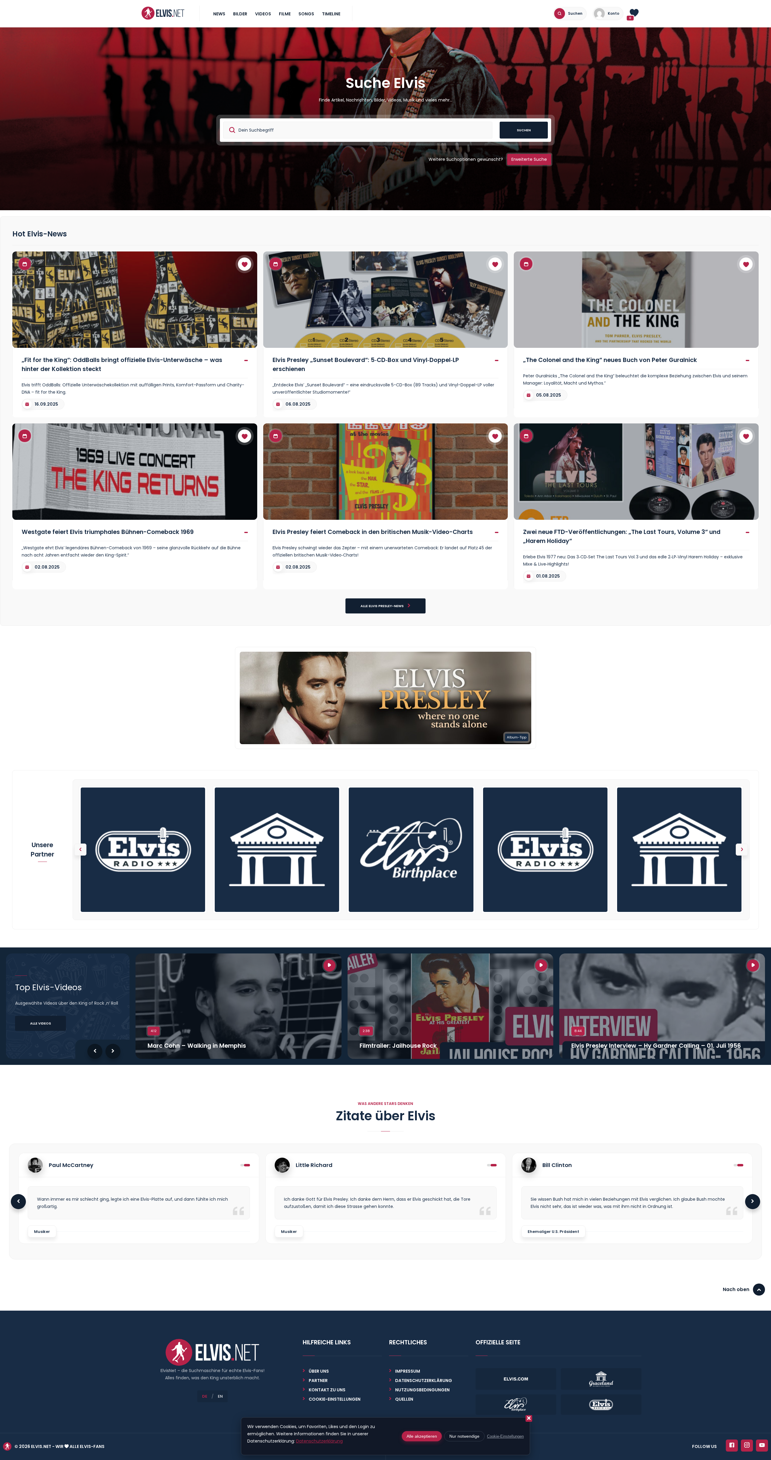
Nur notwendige (464, 1436)
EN (220, 1396)
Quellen (404, 1399)
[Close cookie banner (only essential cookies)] (529, 1418)
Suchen (524, 130)
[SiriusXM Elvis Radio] (143, 850)
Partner (318, 1380)
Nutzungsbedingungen (422, 1390)
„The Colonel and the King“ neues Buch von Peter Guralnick (610, 360)
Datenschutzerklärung (423, 1380)
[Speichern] (244, 264)
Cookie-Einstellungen (505, 1436)
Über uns (319, 1371)
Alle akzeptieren (422, 1436)
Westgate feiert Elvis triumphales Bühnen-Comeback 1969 (108, 532)
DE (204, 1396)
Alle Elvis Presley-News (382, 606)
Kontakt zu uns (327, 1390)
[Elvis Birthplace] (411, 850)
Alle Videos (40, 1023)
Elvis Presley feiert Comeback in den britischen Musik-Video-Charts (373, 532)
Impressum (407, 1371)
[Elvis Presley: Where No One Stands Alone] (385, 697)
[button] (742, 850)
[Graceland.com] (277, 850)
